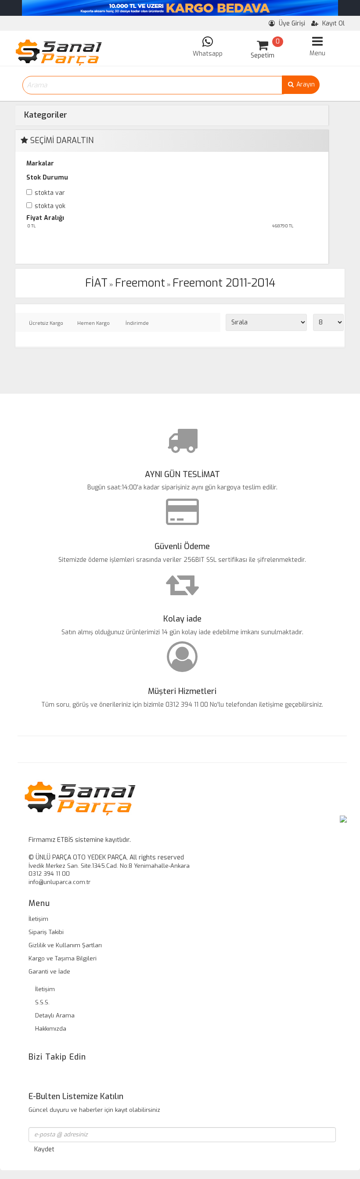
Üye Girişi (291, 23)
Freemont (140, 283)
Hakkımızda (50, 1028)
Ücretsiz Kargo (46, 323)
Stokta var (50, 193)
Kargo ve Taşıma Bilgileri (63, 958)
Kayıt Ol (332, 23)
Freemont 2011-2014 (224, 283)
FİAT (96, 283)
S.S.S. (42, 1002)
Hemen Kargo (93, 323)
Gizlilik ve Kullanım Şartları (65, 945)
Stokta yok (50, 206)
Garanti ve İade (49, 971)
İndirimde (137, 323)
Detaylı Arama (55, 1015)
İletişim (38, 919)
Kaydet (44, 1149)
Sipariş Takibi (46, 932)
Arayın (305, 84)
